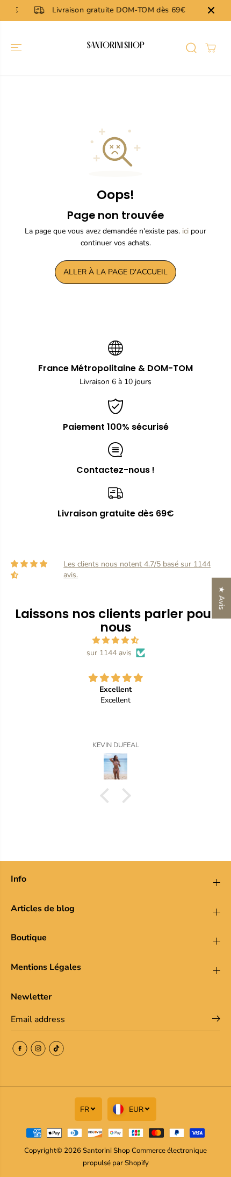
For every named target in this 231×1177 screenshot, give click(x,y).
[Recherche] (191, 48)
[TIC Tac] (56, 1048)
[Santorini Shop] (115, 48)
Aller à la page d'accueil (115, 272)
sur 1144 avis (109, 653)
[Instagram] (38, 1048)
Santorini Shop (106, 1150)
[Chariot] (210, 48)
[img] (115, 640)
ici (185, 231)
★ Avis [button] (221, 598)
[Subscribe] (216, 1020)
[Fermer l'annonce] (211, 10)
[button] (17, 48)
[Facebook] (20, 1048)
